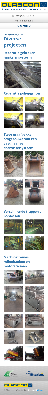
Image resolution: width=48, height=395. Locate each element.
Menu (24, 26)
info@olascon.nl (24, 15)
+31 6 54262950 (24, 20)
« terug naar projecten (13, 34)
